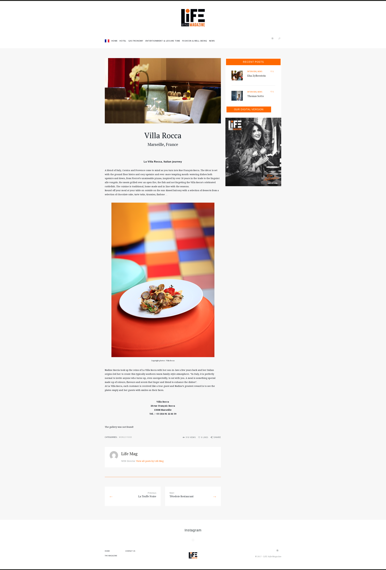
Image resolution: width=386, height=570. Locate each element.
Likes (204, 437)
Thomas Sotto (255, 96)
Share (217, 437)
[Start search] (279, 38)
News (260, 71)
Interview (252, 71)
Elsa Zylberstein (256, 75)
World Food (125, 437)
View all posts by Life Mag (150, 461)
